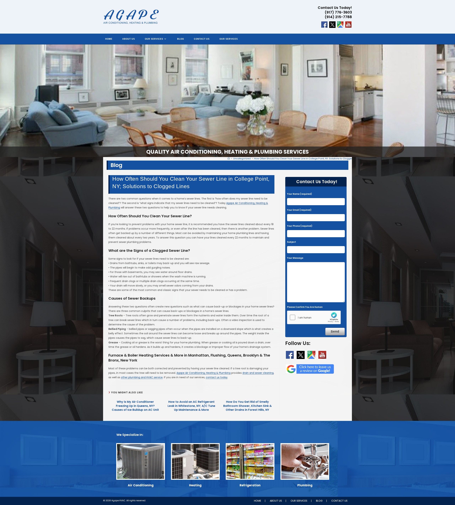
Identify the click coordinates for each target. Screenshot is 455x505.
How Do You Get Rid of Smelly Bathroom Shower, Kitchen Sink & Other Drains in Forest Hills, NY (247, 406)
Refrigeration (250, 485)
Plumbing (304, 485)
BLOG (319, 501)
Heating (195, 485)
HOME (257, 501)
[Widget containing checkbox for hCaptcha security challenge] (314, 317)
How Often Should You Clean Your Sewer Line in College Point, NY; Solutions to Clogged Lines (306, 158)
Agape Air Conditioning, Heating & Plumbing (203, 373)
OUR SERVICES (299, 501)
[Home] (229, 158)
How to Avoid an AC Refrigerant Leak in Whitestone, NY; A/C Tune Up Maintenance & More (191, 406)
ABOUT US (276, 501)
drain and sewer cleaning (258, 373)
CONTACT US (339, 501)
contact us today (217, 377)
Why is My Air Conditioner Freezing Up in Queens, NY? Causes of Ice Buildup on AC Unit (135, 406)
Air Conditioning (141, 485)
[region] (227, 100)
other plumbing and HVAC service (142, 377)
